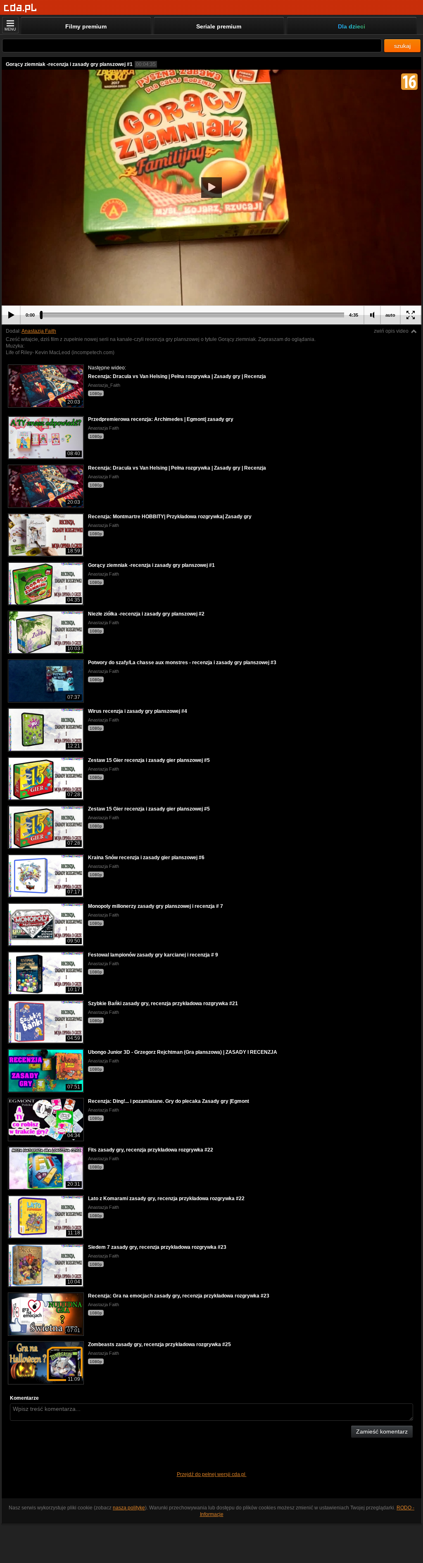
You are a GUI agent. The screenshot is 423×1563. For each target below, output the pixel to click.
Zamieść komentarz (382, 1431)
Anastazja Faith (38, 331)
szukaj (402, 45)
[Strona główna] (20, 8)
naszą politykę (129, 1508)
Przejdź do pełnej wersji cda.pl (212, 1474)
